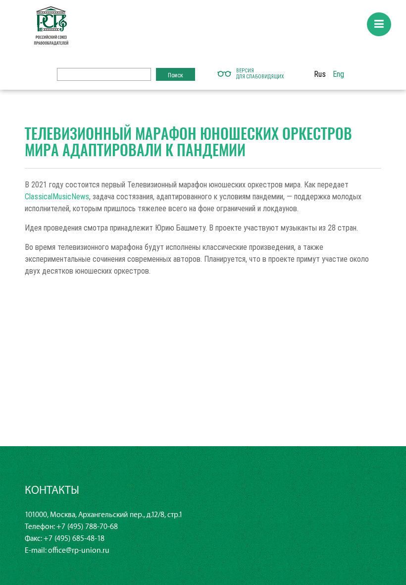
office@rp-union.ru (78, 550)
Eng (338, 74)
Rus (320, 74)
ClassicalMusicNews (57, 196)
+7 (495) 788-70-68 (87, 527)
